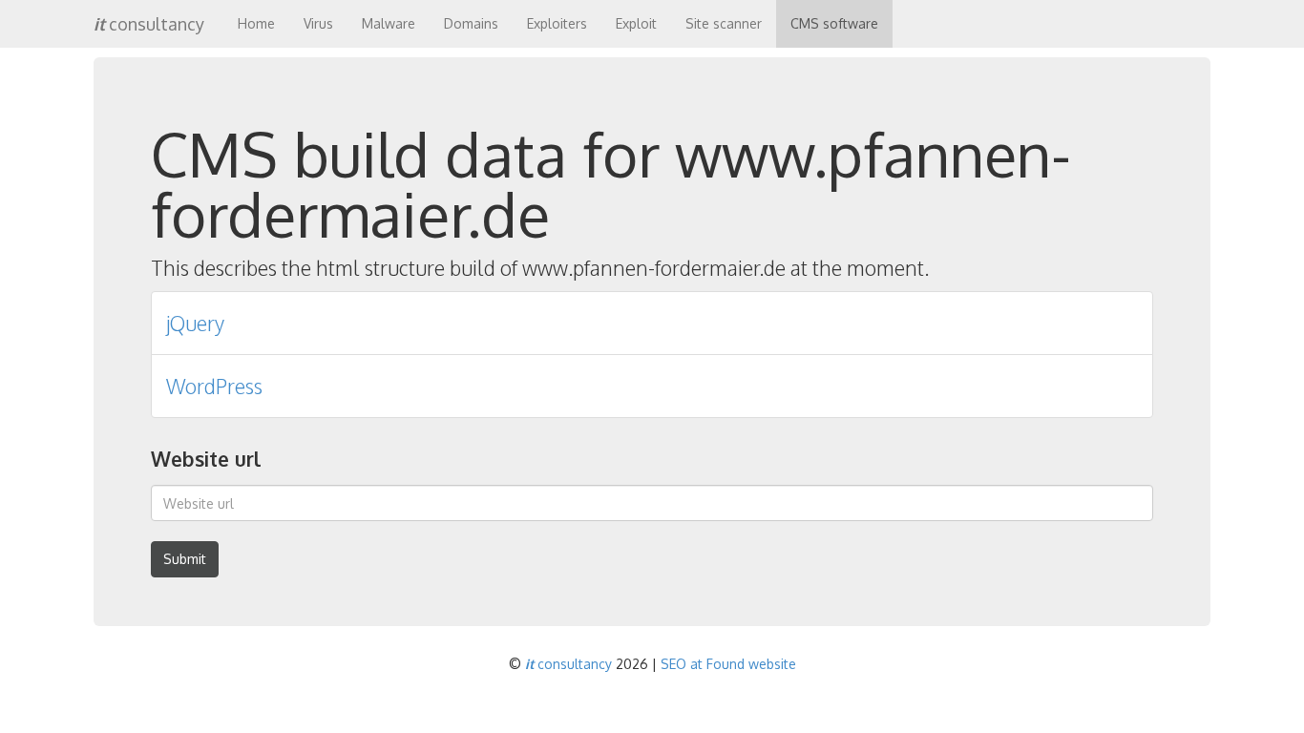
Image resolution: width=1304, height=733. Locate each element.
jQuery (195, 323)
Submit (184, 559)
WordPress (214, 386)
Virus (318, 23)
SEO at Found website (728, 664)
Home (256, 23)
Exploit (636, 23)
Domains (471, 23)
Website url (206, 458)
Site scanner (723, 23)
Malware (388, 23)
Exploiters (557, 23)
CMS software (834, 23)
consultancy (149, 23)
